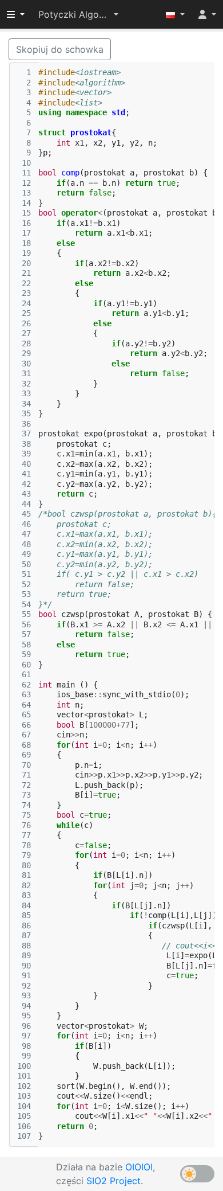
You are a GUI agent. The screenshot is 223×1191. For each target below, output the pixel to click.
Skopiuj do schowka (59, 49)
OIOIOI (139, 1167)
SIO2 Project (113, 1180)
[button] (78, 14)
